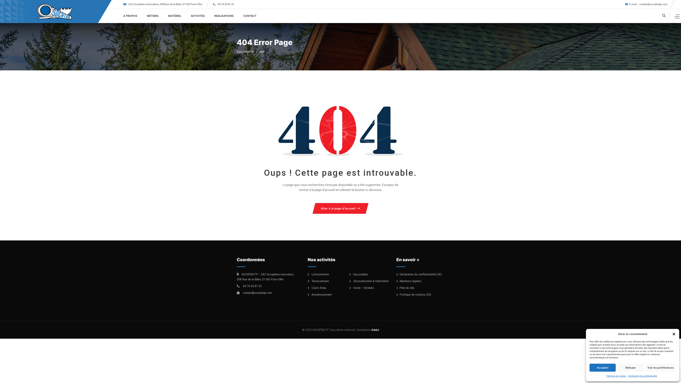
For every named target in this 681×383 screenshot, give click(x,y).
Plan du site (407, 288)
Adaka (375, 330)
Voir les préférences (660, 367)
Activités (198, 16)
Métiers (153, 16)
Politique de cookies (616, 376)
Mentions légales (410, 281)
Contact (249, 16)
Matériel (174, 16)
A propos (130, 16)
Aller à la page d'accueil (338, 208)
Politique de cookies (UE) (415, 294)
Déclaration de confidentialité (642, 376)
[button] (674, 334)
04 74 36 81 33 (226, 4)
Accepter (602, 367)
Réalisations (224, 16)
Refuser (630, 367)
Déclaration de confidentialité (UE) (421, 274)
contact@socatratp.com (648, 4)
